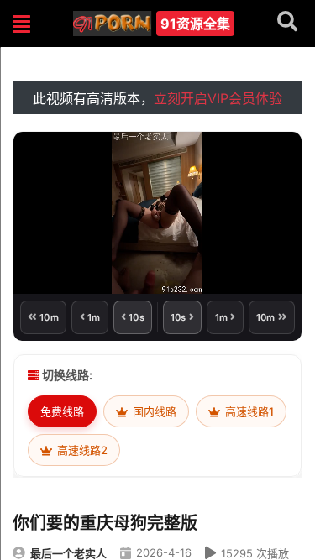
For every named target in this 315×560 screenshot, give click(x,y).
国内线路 (153, 411)
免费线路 (62, 411)
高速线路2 (81, 450)
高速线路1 (248, 411)
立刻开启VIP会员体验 (218, 98)
